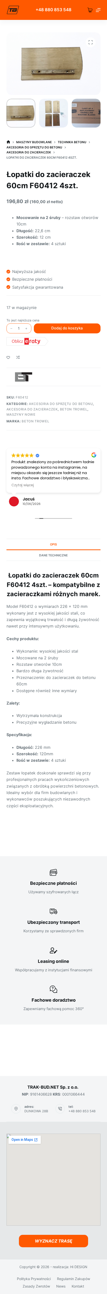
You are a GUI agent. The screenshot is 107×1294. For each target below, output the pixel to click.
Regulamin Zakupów (73, 1279)
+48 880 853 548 (82, 1111)
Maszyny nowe (21, 414)
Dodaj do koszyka (67, 328)
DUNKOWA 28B (36, 1111)
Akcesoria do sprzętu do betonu (61, 404)
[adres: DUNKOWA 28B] (16, 1109)
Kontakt (78, 1286)
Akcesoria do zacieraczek (32, 409)
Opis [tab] (53, 544)
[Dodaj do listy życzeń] (8, 357)
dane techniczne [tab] (53, 555)
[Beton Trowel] (23, 377)
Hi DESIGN (78, 1267)
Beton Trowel (73, 409)
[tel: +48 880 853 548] (60, 1109)
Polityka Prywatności (34, 1279)
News (60, 1286)
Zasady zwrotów (36, 1286)
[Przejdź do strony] (12, 9)
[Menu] (98, 10)
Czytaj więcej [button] (22, 485)
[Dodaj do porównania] (18, 357)
